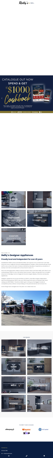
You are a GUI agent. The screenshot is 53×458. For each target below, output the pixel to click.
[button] (1, 98)
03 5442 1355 (4, 450)
